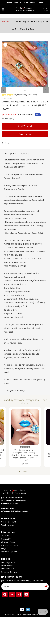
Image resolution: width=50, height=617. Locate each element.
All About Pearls (8, 542)
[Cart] (47, 9)
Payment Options (9, 551)
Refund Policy (7, 565)
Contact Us (6, 539)
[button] (3, 9)
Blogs (3, 548)
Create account (8, 522)
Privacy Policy (7, 569)
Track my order (8, 525)
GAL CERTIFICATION (9, 545)
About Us (5, 536)
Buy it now (25, 134)
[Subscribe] (46, 586)
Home (5, 21)
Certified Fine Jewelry (20, 614)
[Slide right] (46, 90)
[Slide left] (3, 90)
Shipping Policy (8, 562)
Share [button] (7, 143)
